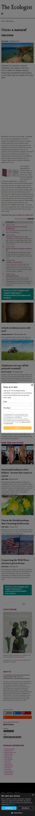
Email (5, 401)
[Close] (32, 385)
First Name (6, 408)
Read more (12, 804)
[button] (17, 813)
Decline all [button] (25, 808)
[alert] (17, 804)
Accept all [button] (9, 808)
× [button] (33, 795)
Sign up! (17, 428)
